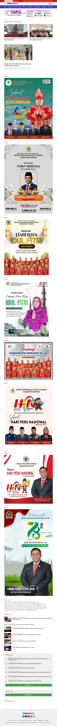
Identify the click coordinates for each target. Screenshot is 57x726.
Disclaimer (29, 720)
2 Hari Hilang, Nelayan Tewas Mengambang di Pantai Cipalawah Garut (28, 628)
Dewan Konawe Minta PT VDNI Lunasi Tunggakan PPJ (40, 39)
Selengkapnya (28, 685)
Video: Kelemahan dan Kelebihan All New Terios (23, 647)
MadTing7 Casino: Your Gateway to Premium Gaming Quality (18, 610)
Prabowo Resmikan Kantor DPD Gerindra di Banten (24, 641)
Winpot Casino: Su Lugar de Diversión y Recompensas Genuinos (18, 602)
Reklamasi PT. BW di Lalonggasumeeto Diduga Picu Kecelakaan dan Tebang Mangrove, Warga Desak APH (32, 619)
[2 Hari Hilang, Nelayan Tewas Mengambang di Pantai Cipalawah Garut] (7, 629)
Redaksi (47, 720)
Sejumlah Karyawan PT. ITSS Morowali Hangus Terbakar (21, 668)
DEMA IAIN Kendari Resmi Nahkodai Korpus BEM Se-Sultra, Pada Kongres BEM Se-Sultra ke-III (29, 676)
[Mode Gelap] (49, 4)
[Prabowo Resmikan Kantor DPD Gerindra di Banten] (7, 642)
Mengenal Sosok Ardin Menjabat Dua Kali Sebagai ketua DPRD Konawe (24, 681)
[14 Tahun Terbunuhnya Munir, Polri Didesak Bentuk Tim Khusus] (7, 635)
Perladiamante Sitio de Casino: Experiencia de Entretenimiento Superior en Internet (22, 608)
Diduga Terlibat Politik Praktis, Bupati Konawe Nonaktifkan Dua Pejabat (17, 64)
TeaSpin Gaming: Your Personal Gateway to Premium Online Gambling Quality (21, 604)
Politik (5, 62)
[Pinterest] (29, 716)
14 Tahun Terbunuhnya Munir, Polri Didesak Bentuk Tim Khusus (26, 634)
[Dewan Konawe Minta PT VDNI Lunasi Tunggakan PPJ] (41, 30)
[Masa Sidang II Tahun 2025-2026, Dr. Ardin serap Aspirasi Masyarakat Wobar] (16, 30)
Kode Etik (15, 720)
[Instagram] (31, 716)
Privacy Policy (22, 720)
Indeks (10, 720)
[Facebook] (23, 716)
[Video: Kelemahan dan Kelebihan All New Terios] (7, 648)
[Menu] (5, 4)
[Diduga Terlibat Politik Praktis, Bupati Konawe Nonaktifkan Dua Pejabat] (18, 52)
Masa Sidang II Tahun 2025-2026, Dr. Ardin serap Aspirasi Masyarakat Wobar (15, 39)
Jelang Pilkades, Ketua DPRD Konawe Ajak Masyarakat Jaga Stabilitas (24, 663)
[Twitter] (26, 716)
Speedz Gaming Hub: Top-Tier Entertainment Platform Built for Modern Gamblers (22, 606)
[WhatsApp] (34, 716)
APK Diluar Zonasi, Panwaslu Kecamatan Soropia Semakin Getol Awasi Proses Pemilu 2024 (29, 672)
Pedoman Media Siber (38, 720)
